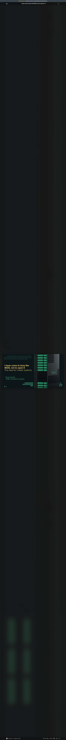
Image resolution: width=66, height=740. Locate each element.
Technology (46, 738)
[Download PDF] (59, 738)
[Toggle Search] (58, 4)
